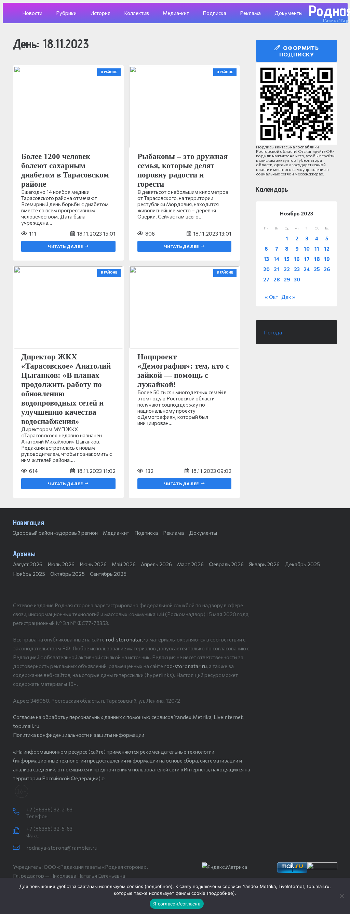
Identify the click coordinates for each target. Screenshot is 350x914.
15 (287, 259)
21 (276, 269)
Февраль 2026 (226, 564)
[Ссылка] (296, 103)
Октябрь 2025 (67, 574)
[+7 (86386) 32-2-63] (19, 811)
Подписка (146, 533)
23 (297, 269)
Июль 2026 (61, 564)
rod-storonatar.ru (127, 639)
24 (307, 269)
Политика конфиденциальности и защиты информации (78, 735)
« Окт (271, 297)
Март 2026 (190, 564)
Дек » (288, 297)
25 (317, 269)
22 (287, 269)
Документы (203, 533)
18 (317, 259)
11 (316, 249)
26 (327, 269)
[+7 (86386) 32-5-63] (19, 830)
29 (287, 279)
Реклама (173, 533)
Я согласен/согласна (176, 903)
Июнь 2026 (93, 564)
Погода (273, 332)
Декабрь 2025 (302, 564)
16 (297, 259)
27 (266, 279)
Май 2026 (124, 564)
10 (307, 249)
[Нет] (341, 895)
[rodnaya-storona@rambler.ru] (19, 847)
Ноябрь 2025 (29, 574)
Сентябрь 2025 (108, 574)
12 (326, 249)
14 (277, 259)
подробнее (158, 886)
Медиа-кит (116, 533)
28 (276, 279)
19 (327, 259)
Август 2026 (27, 564)
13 (266, 259)
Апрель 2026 (156, 564)
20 (266, 269)
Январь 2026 (264, 564)
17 (307, 259)
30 (297, 279)
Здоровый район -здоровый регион (55, 533)
